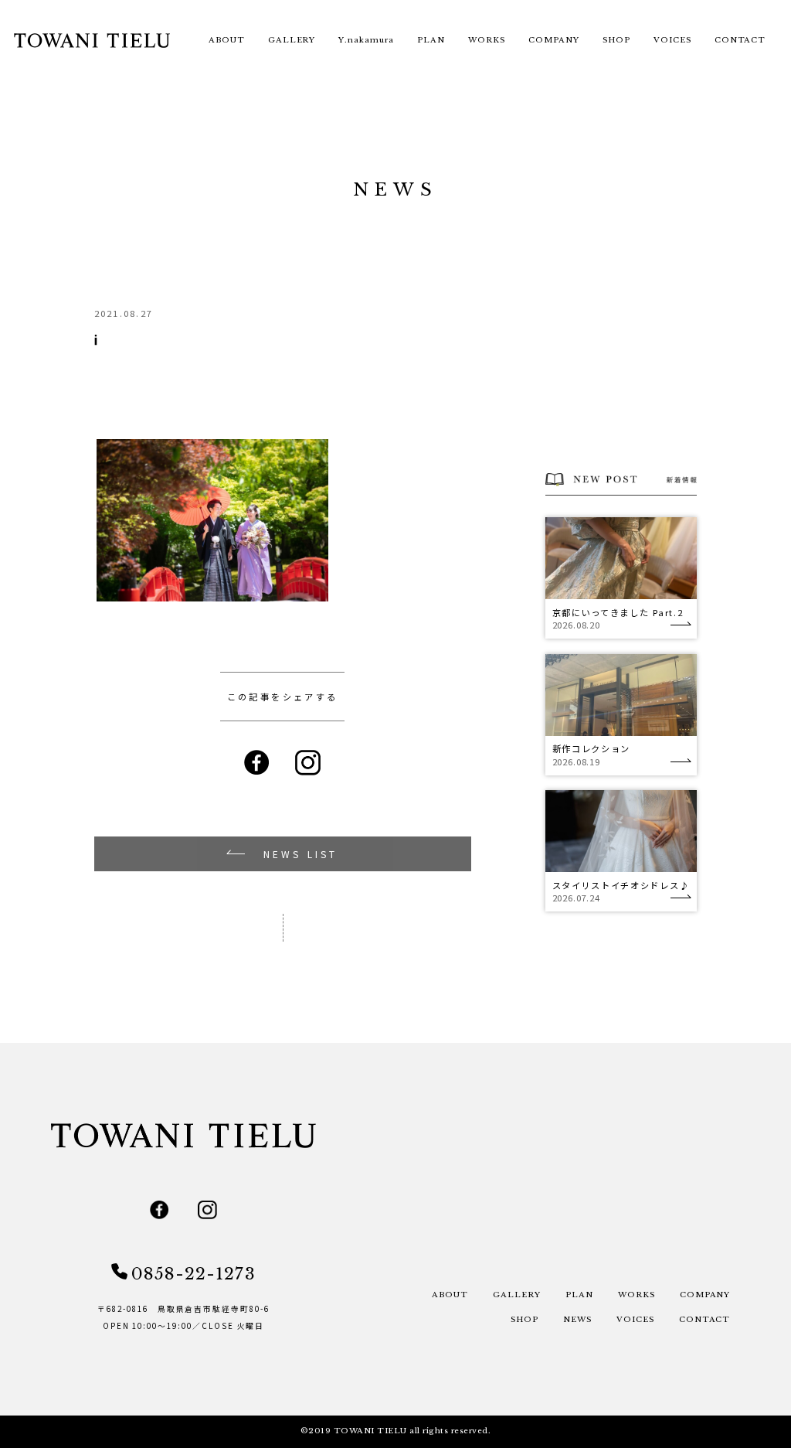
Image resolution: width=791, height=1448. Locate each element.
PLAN (431, 40)
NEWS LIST (300, 853)
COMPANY (553, 40)
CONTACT (740, 40)
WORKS (486, 40)
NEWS (577, 1319)
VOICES (672, 40)
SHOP (616, 40)
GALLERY (292, 40)
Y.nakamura (366, 40)
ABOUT (227, 40)
